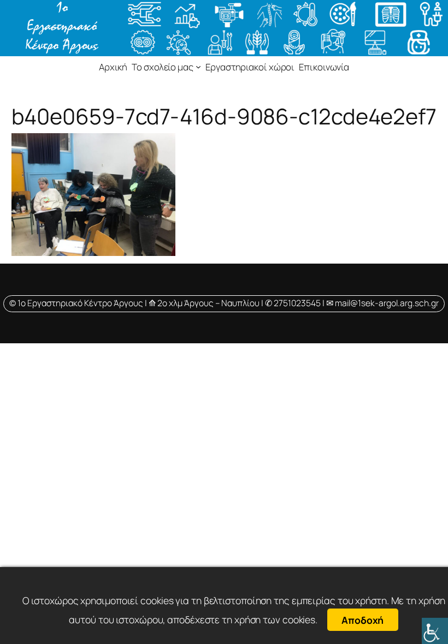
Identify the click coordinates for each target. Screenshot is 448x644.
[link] (435, 631)
